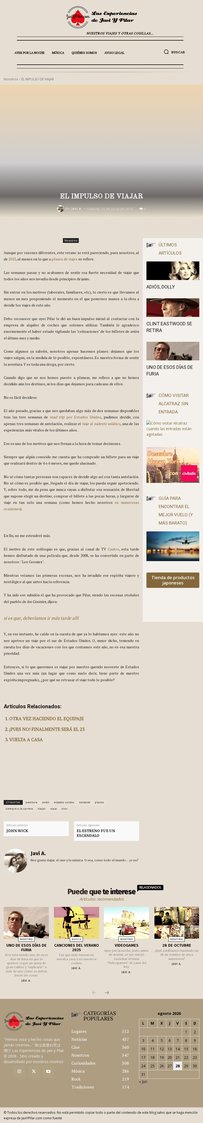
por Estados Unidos (75, 417)
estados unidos (64, 802)
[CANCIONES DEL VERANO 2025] (76, 923)
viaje (53, 808)
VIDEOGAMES (127, 945)
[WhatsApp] (146, 228)
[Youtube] (48, 1072)
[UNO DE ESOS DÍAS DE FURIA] (172, 351)
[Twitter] (34, 1072)
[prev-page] (94, 993)
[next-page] (107, 993)
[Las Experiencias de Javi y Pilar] (101, 17)
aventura (32, 802)
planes (99, 802)
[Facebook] (109, 228)
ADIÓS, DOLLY (160, 287)
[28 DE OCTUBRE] (176, 923)
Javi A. (77, 209)
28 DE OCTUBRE (176, 945)
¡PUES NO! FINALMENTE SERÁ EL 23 (47, 729)
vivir (65, 808)
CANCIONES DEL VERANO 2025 (76, 947)
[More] (158, 228)
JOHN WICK (17, 831)
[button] (174, 51)
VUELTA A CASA (26, 739)
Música (76, 939)
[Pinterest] (133, 228)
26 (162, 1065)
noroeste (84, 802)
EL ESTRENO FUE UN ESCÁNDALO (96, 833)
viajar (42, 808)
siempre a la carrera (19, 808)
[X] (121, 228)
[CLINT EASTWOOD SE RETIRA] (172, 307)
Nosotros (70, 240)
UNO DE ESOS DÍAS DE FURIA (26, 947)
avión (45, 802)
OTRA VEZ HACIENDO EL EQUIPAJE (46, 718)
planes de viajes (64, 258)
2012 (12, 258)
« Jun (143, 1081)
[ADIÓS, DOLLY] (172, 270)
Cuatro (113, 549)
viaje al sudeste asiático (101, 423)
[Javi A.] (61, 208)
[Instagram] (19, 1072)
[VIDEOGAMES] (126, 923)
